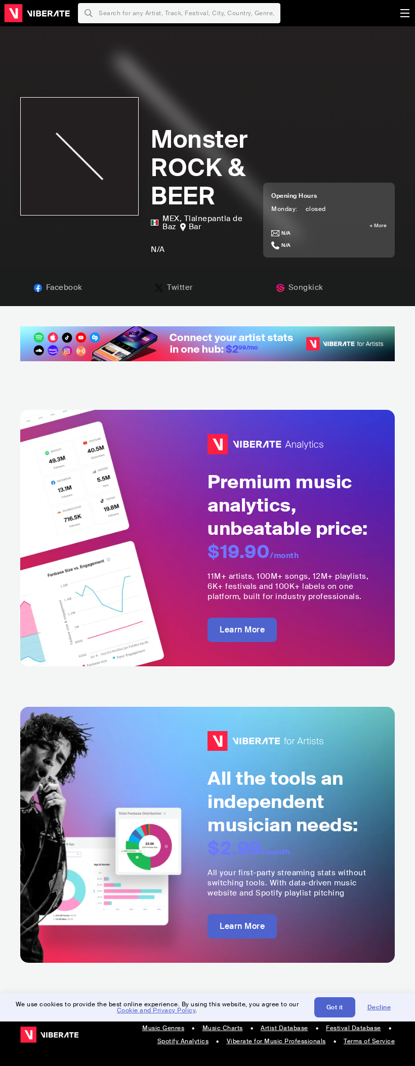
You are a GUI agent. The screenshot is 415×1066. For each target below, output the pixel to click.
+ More (378, 225)
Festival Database (353, 1028)
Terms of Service (369, 1041)
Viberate (37, 13)
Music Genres (163, 1028)
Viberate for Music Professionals (276, 1041)
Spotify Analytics (183, 1041)
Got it (334, 1007)
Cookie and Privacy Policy (156, 1010)
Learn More (242, 629)
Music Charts (222, 1028)
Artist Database (284, 1028)
